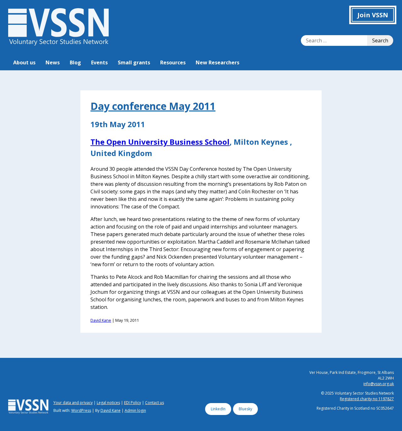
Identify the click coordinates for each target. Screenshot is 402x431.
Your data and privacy (73, 402)
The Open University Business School (160, 142)
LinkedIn (218, 409)
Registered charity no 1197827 (367, 398)
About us (24, 62)
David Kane (100, 320)
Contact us (154, 402)
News (53, 62)
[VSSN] (58, 43)
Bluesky (245, 409)
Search (380, 40)
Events (99, 62)
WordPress (81, 410)
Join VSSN (372, 15)
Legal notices (108, 402)
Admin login (135, 410)
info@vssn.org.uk (378, 383)
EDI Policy (132, 402)
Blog (75, 62)
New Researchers (217, 62)
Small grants (134, 62)
